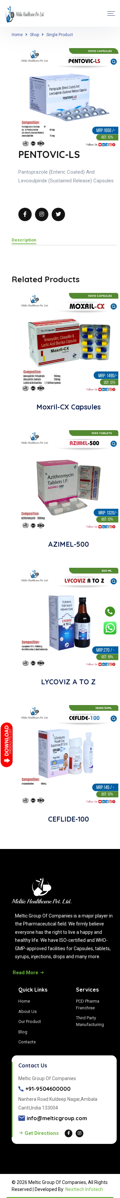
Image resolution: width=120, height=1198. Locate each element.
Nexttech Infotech (84, 1189)
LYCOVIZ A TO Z (68, 681)
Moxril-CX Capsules (68, 406)
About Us (27, 1011)
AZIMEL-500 (68, 544)
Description (24, 240)
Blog (22, 1031)
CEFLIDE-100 (68, 819)
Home (17, 34)
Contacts (27, 1041)
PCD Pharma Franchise (87, 1004)
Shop (34, 34)
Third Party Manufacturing (90, 1021)
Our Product (29, 1021)
